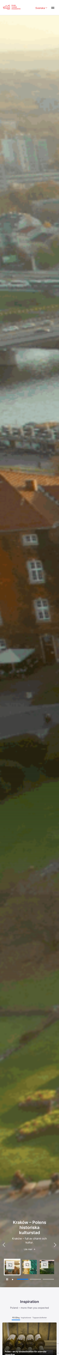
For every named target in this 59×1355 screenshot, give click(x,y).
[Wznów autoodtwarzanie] (13, 1279)
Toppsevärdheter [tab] (39, 1317)
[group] (12, 1267)
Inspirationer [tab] (26, 1317)
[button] (55, 1244)
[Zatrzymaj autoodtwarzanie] (7, 1279)
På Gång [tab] (16, 1317)
